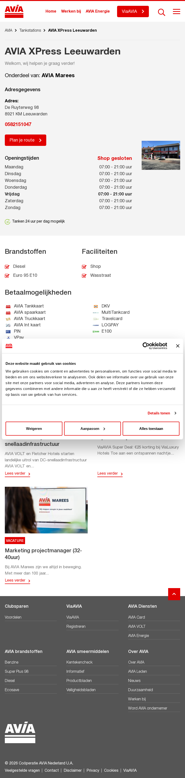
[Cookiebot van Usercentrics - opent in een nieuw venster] (146, 346)
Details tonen (159, 413)
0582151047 (18, 125)
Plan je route (22, 140)
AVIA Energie (98, 11)
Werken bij (71, 11)
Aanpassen (89, 428)
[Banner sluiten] (177, 346)
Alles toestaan (151, 428)
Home (51, 11)
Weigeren (34, 428)
